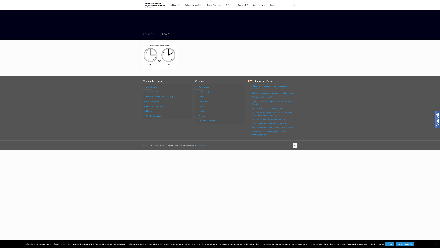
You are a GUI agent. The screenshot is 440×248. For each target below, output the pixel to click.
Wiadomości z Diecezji (262, 81)
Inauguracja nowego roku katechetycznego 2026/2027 (271, 119)
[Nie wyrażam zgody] (437, 244)
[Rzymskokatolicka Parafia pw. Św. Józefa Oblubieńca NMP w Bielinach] (155, 5)
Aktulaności (203, 116)
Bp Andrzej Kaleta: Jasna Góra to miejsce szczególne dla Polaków (272, 102)
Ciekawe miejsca (205, 92)
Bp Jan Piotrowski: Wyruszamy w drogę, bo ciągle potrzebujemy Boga (269, 133)
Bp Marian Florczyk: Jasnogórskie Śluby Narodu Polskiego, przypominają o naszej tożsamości (272, 113)
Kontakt (202, 111)
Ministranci (150, 111)
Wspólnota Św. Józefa (154, 116)
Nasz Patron (203, 106)
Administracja (204, 87)
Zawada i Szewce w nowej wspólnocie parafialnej (269, 123)
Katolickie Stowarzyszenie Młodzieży (159, 97)
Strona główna (275, 34)
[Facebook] (286, 145)
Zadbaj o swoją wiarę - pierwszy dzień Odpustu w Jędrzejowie (274, 93)
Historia (202, 97)
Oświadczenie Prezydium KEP (263, 97)
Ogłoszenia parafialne (207, 121)
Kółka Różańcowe (152, 101)
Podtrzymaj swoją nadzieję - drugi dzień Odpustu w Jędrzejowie (270, 87)
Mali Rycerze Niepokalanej (155, 106)
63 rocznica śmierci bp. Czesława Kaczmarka (268, 108)
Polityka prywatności (405, 244)
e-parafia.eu (201, 145)
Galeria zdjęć (203, 101)
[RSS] (289, 145)
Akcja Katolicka (151, 87)
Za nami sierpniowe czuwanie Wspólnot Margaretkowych (272, 128)
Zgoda (390, 244)
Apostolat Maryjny (153, 92)
